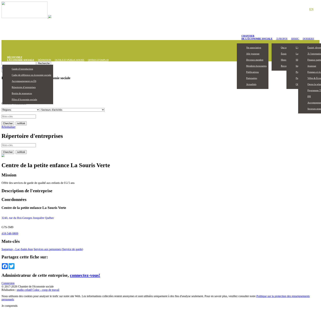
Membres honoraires (256, 66)
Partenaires (251, 78)
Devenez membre (254, 59)
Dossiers (308, 38)
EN (311, 9)
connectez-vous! (85, 275)
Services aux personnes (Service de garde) (58, 249)
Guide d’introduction (22, 68)
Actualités (251, 84)
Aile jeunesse (253, 53)
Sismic (295, 38)
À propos (281, 38)
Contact (298, 9)
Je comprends (9, 305)
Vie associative (253, 47)
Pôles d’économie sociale (24, 99)
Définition (44, 60)
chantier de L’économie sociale (257, 37)
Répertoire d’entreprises (24, 87)
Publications (252, 72)
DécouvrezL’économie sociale (20, 58)
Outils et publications (69, 60)
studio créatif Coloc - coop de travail (38, 289)
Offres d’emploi (98, 60)
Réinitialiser (8, 126)
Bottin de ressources (22, 93)
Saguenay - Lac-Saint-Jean (17, 249)
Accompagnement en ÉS (24, 81)
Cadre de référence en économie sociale (31, 75)
